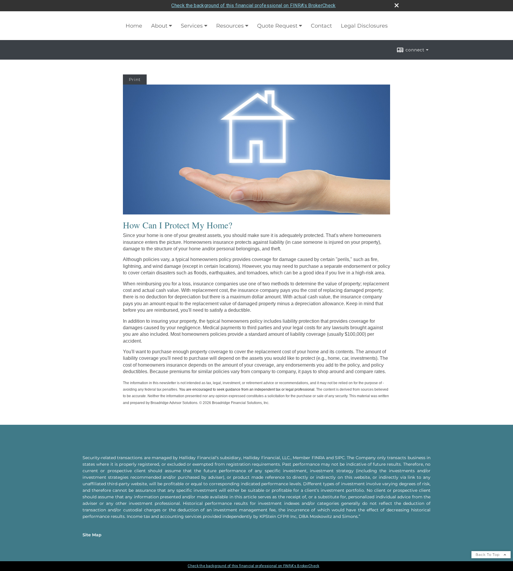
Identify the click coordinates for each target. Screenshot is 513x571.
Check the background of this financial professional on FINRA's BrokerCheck (253, 5)
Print (135, 79)
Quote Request (277, 26)
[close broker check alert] (396, 5)
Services (192, 26)
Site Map (92, 534)
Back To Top (488, 554)
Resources (230, 26)
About (159, 26)
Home (134, 26)
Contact (321, 26)
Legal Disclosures (364, 26)
